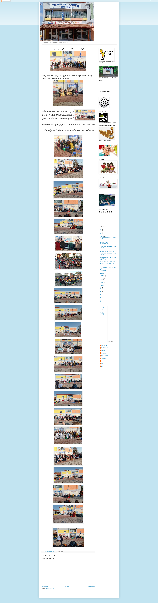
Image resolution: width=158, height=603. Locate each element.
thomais (102, 366)
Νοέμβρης (102, 273)
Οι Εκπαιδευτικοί (102, 311)
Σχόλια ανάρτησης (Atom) (50, 588)
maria (102, 361)
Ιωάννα (102, 356)
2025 (101, 229)
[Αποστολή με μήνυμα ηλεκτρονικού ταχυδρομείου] (58, 551)
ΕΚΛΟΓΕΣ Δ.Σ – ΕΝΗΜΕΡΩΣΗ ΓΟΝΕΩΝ (107, 263)
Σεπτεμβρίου (103, 276)
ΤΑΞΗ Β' (101, 83)
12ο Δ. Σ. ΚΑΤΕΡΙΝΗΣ (104, 345)
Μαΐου (102, 279)
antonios (102, 360)
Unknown (102, 352)
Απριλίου (102, 281)
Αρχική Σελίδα (102, 307)
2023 (101, 232)
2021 (101, 287)
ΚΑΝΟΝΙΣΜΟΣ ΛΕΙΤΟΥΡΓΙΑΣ (102, 314)
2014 (101, 297)
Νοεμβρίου (102, 236)
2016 (101, 294)
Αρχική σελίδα (67, 586)
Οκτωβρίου (102, 275)
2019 (101, 290)
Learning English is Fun (105, 347)
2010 (101, 303)
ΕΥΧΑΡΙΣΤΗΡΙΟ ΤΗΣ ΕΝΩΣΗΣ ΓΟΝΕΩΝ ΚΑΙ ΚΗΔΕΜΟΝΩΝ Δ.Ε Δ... (107, 265)
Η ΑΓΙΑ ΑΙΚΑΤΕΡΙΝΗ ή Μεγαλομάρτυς (106, 243)
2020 (101, 288)
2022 (101, 233)
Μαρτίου (102, 282)
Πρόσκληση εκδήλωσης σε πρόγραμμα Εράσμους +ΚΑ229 (106, 270)
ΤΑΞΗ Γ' (101, 84)
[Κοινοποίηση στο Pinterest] (62, 551)
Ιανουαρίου (103, 285)
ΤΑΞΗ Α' (101, 82)
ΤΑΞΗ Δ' (101, 85)
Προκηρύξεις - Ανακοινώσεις (102, 309)
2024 (101, 230)
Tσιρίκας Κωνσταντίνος (104, 348)
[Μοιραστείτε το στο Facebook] (61, 551)
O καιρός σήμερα (111, 341)
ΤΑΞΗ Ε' (101, 87)
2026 (101, 227)
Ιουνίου (102, 278)
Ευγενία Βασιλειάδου (104, 355)
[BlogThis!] (59, 551)
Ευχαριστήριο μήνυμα (104, 245)
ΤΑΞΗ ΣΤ (101, 88)
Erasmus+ (101, 312)
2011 (101, 301)
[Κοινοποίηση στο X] (60, 551)
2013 (101, 298)
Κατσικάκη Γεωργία (104, 358)
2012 (101, 300)
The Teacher (103, 350)
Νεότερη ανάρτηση (45, 586)
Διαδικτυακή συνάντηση (104, 242)
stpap (102, 363)
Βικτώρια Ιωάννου (104, 353)
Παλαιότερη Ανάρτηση (91, 586)
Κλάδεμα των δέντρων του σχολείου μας (107, 259)
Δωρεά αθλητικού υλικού (104, 272)
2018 (101, 291)
